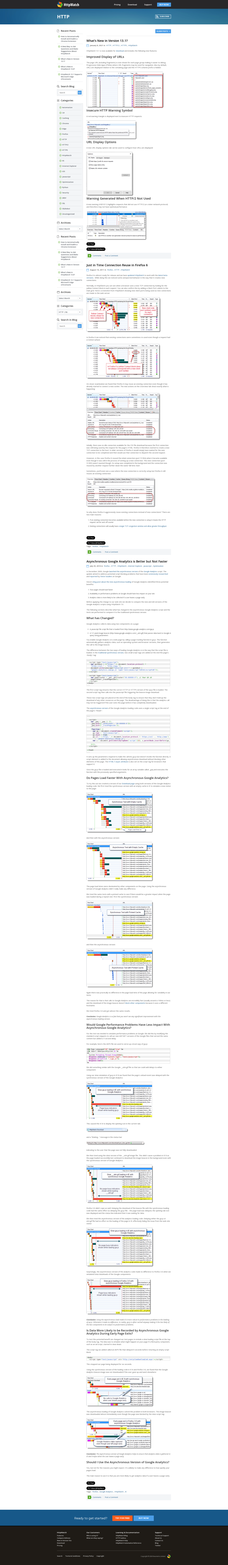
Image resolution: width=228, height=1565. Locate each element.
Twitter (158, 1545)
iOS (63, 171)
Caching (65, 118)
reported (93, 576)
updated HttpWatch (136, 275)
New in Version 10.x (64, 1540)
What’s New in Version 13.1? (107, 40)
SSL (63, 203)
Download (132, 4)
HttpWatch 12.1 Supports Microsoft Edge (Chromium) (71, 76)
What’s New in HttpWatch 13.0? (68, 67)
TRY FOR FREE (122, 1518)
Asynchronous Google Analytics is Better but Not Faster (126, 561)
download (120, 51)
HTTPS (124, 45)
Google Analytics (150, 571)
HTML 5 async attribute (118, 761)
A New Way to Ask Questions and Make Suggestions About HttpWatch (69, 50)
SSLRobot (66, 209)
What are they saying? (94, 1538)
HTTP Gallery (121, 1538)
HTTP (108, 45)
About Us (158, 1538)
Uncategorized (68, 214)
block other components (135, 1003)
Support (148, 4)
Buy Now (144, 1518)
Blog (156, 1543)
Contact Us (159, 1540)
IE (126, 1491)
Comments (97, 256)
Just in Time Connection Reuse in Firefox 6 (117, 265)
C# (63, 113)
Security (65, 193)
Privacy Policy (88, 1556)
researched (163, 574)
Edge (64, 129)
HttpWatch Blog (122, 1535)
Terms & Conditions (72, 1556)
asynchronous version (99, 708)
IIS (63, 161)
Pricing (117, 4)
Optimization (158, 566)
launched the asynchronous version (123, 571)
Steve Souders (106, 576)
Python (65, 187)
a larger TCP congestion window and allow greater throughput (142, 526)
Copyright (100, 1556)
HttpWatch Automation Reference (128, 1543)
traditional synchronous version (111, 652)
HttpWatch (132, 45)
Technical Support (162, 1535)
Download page (128, 783)
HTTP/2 (116, 45)
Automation (67, 107)
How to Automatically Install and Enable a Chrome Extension (70, 38)
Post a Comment (111, 256)
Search (59, 1556)
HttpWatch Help (122, 1540)
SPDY (64, 198)
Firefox (110, 270)
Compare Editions (63, 1538)
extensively (153, 574)
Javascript (148, 566)
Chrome (65, 123)
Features (60, 1535)
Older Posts (162, 31)
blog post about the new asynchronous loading (112, 582)
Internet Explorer (135, 566)
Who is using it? (92, 1535)
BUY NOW (164, 4)
